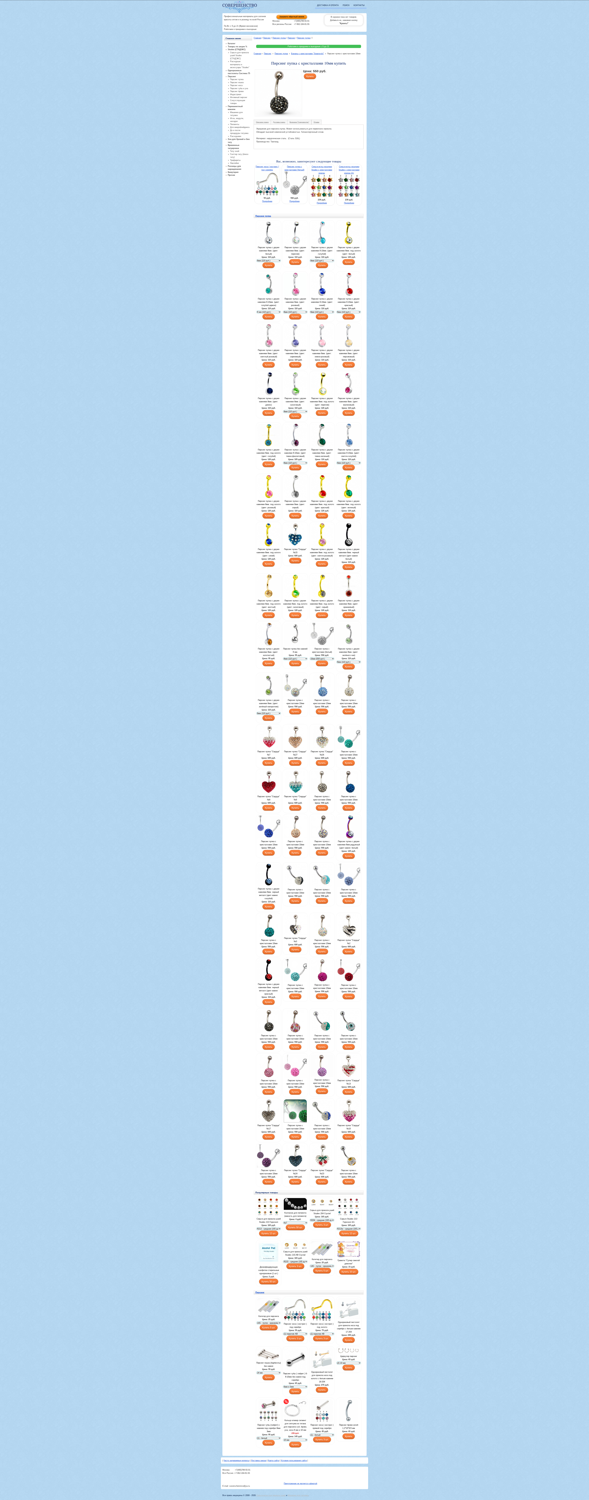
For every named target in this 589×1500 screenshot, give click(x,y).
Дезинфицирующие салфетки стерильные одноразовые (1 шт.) (268, 1270)
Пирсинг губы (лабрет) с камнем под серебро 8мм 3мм (268, 1428)
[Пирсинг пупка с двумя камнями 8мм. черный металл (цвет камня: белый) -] (348, 535)
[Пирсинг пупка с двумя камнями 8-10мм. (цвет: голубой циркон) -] (268, 284)
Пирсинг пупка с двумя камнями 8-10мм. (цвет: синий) (322, 302)
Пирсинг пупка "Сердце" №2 (348, 942)
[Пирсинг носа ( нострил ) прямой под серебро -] (322, 1410)
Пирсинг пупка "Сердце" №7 (268, 753)
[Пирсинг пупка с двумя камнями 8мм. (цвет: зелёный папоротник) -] (268, 686)
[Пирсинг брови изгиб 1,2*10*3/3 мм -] (348, 1410)
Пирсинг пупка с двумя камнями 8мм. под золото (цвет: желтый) (269, 603)
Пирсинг (267, 38)
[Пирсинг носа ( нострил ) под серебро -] (295, 1309)
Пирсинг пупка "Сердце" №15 (295, 551)
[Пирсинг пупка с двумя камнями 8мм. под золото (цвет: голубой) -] (268, 435)
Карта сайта (273, 1460)
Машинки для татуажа (298, 1495)
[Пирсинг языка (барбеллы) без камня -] (268, 1354)
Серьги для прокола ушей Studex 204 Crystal (322, 1212)
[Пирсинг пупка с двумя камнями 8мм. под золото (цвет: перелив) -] (322, 384)
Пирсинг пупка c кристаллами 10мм (295, 702)
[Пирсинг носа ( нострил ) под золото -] (322, 1309)
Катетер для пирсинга (322, 1259)
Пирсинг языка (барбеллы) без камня (268, 1364)
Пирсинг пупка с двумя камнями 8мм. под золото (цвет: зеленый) (349, 504)
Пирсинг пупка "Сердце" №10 (348, 1127)
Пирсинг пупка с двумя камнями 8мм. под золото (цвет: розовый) (269, 504)
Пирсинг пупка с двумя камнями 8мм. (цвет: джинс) (268, 401)
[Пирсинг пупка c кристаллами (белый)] (295, 195)
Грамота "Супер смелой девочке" (349, 1262)
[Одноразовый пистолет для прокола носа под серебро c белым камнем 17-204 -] (348, 1309)
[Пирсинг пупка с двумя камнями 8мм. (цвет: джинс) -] (268, 384)
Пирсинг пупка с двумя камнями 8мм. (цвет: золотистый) (268, 652)
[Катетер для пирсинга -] (322, 1249)
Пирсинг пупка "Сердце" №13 (348, 1082)
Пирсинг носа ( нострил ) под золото (321, 1325)
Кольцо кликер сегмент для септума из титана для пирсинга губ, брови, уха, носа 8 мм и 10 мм (295, 1425)
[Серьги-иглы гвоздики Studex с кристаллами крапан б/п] (349, 196)
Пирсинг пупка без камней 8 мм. (295, 650)
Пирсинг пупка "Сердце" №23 (322, 1172)
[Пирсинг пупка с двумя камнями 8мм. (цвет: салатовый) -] (295, 384)
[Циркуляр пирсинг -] (348, 1350)
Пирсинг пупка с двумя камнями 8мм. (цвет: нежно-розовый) (322, 353)
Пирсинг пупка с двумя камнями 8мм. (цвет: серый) (295, 504)
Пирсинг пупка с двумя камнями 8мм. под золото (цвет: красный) (322, 504)
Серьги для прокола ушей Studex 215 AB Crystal (295, 1253)
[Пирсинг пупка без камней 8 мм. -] (295, 634)
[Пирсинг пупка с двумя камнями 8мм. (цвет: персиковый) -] (348, 336)
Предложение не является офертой (300, 1483)
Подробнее (267, 201)
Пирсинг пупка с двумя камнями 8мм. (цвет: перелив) (295, 250)
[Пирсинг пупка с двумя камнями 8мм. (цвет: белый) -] (268, 233)
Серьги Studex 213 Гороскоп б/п (348, 1220)
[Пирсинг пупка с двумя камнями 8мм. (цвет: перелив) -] (295, 233)
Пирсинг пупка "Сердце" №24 (295, 1172)
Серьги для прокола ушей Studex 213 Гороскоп (269, 1220)
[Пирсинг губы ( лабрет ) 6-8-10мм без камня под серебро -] (295, 1359)
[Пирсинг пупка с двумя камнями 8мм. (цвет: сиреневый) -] (295, 336)
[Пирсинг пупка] (295, 535)
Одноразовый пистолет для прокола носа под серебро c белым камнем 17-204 (348, 1327)
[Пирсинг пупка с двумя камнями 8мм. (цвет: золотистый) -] (268, 634)
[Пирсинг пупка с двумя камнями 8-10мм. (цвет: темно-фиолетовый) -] (295, 435)
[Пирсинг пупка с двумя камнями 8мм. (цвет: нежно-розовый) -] (322, 336)
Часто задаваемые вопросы (236, 1460)
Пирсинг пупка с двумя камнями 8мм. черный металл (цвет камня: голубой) (268, 894)
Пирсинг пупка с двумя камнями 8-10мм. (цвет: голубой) (322, 250)
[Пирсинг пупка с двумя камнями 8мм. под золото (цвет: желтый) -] (268, 586)
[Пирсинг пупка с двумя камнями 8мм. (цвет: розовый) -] (295, 284)
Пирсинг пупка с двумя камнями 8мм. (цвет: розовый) (295, 302)
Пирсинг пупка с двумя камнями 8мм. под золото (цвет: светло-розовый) (322, 552)
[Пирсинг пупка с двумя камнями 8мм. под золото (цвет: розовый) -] (268, 487)
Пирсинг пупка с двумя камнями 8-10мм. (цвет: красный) (349, 302)
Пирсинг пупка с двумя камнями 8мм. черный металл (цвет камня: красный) (268, 989)
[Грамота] (348, 1250)
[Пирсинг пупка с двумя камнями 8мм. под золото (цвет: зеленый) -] (348, 487)
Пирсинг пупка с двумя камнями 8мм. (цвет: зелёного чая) (348, 652)
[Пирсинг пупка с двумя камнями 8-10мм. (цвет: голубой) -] (322, 233)
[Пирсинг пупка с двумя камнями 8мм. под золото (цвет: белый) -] (348, 233)
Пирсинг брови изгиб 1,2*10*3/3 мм (348, 1426)
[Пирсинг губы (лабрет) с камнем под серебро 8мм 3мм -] (268, 1410)
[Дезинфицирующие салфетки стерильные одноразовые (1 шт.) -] (268, 1253)
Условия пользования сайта (294, 1460)
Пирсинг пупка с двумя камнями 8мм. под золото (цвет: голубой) (269, 453)
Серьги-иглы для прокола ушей (270, 1495)
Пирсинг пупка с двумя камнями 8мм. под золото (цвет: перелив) (322, 401)
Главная (257, 38)
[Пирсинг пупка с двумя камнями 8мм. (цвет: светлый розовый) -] (268, 336)
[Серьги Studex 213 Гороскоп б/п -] (348, 1207)
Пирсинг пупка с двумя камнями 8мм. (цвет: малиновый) (348, 401)
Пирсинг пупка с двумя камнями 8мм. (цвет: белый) (268, 250)
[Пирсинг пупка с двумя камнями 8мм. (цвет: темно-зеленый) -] (322, 435)
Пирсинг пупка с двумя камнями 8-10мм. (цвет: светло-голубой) (349, 453)
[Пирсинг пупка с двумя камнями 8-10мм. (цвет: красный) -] (348, 284)
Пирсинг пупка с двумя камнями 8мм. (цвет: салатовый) (295, 401)
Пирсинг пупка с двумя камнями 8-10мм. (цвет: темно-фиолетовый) (295, 453)
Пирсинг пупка (279, 38)
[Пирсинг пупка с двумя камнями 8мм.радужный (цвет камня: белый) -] (348, 827)
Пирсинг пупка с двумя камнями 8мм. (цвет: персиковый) (348, 353)
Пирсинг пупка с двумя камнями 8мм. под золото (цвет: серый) (322, 603)
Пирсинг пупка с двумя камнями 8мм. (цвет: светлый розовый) (268, 353)
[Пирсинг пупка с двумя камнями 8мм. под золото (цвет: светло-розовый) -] (322, 535)
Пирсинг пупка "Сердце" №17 (268, 1127)
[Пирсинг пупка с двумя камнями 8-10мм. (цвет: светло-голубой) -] (348, 435)
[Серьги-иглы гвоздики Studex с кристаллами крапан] (322, 196)
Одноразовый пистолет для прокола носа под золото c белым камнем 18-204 (322, 1377)
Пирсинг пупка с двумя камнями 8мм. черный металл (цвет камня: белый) (348, 554)
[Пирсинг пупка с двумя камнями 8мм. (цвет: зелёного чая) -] (348, 634)
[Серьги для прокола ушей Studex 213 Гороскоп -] (268, 1207)
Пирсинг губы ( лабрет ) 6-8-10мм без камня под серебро (295, 1376)
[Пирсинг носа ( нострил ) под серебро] (267, 195)
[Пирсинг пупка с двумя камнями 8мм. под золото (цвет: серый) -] (322, 586)
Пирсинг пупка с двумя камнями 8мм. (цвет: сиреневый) (295, 353)
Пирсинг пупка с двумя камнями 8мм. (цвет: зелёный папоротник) (268, 703)
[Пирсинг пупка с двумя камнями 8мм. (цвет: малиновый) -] (348, 384)
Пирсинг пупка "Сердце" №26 (322, 753)
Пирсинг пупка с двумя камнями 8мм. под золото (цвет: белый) (349, 250)
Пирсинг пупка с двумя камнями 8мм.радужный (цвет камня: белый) (348, 844)
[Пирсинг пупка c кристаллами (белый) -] (322, 634)
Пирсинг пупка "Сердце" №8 (268, 798)
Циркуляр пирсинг (348, 1356)
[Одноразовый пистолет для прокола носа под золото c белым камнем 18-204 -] (322, 1358)
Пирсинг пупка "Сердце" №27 (295, 753)
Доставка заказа (258, 1460)
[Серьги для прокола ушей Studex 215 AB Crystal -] (295, 1245)
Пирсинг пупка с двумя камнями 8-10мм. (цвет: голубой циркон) (268, 302)
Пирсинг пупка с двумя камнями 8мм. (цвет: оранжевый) (348, 603)
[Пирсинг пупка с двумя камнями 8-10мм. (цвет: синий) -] (322, 284)
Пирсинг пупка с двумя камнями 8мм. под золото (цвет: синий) (269, 552)
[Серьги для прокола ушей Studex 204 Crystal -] (322, 1203)
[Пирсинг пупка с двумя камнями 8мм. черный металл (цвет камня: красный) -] (268, 971)
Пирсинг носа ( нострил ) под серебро (295, 1325)
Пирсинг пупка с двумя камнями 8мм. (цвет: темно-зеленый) (322, 453)
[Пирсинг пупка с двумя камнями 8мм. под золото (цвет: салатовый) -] (295, 586)
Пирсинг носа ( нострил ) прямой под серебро (321, 1426)
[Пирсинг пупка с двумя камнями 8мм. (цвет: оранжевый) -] (348, 586)
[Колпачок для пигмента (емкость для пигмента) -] (295, 1204)
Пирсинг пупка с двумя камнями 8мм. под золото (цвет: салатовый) (295, 603)
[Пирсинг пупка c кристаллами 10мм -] (295, 686)
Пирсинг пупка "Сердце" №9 (295, 798)
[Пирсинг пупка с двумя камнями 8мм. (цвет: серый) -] (295, 487)
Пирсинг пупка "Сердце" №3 (295, 940)
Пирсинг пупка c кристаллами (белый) (322, 650)
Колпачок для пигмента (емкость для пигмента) (295, 1214)
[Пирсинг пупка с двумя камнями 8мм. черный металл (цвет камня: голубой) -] (268, 875)
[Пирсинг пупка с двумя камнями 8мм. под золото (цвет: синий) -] (268, 535)
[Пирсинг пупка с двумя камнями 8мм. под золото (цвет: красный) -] (322, 487)
